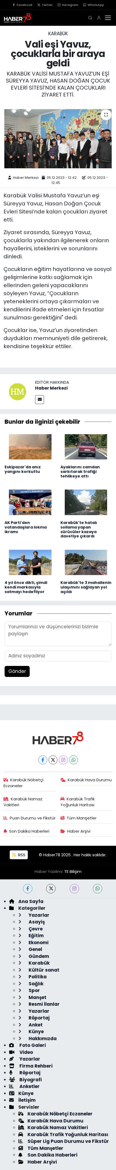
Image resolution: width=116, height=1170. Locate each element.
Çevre (35, 929)
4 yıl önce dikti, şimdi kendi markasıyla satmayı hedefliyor (26, 587)
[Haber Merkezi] (17, 391)
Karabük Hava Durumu (90, 780)
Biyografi (30, 1079)
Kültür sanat (43, 970)
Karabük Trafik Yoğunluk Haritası (77, 802)
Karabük (58, 33)
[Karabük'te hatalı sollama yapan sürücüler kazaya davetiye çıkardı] (86, 502)
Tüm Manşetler (82, 818)
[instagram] (74, 888)
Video (25, 1052)
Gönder (17, 671)
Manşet (37, 997)
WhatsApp (96, 5)
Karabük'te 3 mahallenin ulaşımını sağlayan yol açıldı (85, 587)
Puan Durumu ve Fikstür (33, 818)
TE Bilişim (72, 871)
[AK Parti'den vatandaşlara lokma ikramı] (30, 502)
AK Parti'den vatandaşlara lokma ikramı (26, 527)
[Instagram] (63, 759)
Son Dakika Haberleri (29, 831)
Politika (37, 976)
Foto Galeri (32, 1045)
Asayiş (36, 922)
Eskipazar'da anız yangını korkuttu (23, 469)
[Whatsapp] (73, 759)
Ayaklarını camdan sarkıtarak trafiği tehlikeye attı (80, 471)
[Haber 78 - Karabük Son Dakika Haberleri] (58, 737)
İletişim (27, 1100)
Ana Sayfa (30, 901)
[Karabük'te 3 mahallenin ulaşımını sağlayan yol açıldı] (86, 562)
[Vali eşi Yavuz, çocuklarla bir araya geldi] (58, 139)
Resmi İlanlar (44, 1004)
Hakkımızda (42, 1038)
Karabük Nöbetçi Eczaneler (24, 783)
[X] (53, 759)
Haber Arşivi (78, 831)
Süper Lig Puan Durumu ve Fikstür (68, 1141)
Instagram (70, 5)
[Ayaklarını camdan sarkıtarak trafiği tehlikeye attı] (86, 446)
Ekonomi (38, 942)
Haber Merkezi (26, 177)
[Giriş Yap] (99, 18)
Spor (34, 990)
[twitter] (51, 888)
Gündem (38, 956)
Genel (35, 949)
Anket (35, 1025)
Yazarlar (38, 915)
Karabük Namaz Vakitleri (23, 802)
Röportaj (39, 1018)
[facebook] (27, 888)
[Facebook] (42, 759)
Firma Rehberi (35, 1066)
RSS (21, 855)
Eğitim (36, 935)
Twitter (47, 5)
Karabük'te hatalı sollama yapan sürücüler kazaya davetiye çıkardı (78, 529)
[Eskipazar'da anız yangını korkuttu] (30, 446)
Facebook (24, 5)
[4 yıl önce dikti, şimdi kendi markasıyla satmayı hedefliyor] (30, 562)
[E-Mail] (39, 399)
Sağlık (35, 983)
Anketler (29, 1086)
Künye (36, 1031)
